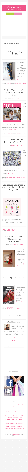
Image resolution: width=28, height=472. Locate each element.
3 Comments (21, 57)
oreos (22, 425)
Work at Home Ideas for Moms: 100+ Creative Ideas (14, 92)
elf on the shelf (13, 271)
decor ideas (19, 414)
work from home (9, 133)
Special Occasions (9, 307)
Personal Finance (16, 177)
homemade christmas (11, 423)
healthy (22, 419)
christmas (8, 271)
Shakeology (11, 426)
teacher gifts (16, 428)
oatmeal (15, 425)
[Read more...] (13, 129)
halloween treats (16, 419)
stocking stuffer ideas (8, 428)
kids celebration (20, 423)
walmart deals (14, 429)
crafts (15, 411)
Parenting (8, 227)
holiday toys (20, 421)
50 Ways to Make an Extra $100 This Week (14, 140)
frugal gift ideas (9, 308)
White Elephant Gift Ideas (14, 277)
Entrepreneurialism (22, 133)
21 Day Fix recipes (8, 404)
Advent (16, 404)
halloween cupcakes (18, 417)
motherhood (13, 230)
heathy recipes (15, 421)
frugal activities (10, 415)
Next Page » (18, 315)
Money (18, 133)
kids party (6, 425)
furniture (19, 415)
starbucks (21, 426)
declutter (15, 414)
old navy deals (19, 425)
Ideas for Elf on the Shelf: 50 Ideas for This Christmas (14, 239)
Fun (20, 271)
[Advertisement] (14, 26)
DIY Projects (24, 83)
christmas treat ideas (13, 407)
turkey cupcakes (21, 428)
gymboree (13, 417)
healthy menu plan (9, 421)
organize (7, 426)
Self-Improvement (12, 229)
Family (8, 229)
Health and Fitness (18, 83)
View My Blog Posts (14, 340)
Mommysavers (14, 7)
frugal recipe (15, 415)
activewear (13, 404)
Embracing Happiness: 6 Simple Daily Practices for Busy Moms (14, 187)
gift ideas (18, 308)
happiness (8, 230)
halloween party (7, 419)
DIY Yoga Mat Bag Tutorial (14, 52)
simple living (16, 426)
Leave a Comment (20, 98)
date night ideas (9, 414)
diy (10, 83)
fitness (8, 83)
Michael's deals (10, 425)
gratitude (9, 417)
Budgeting (8, 177)
